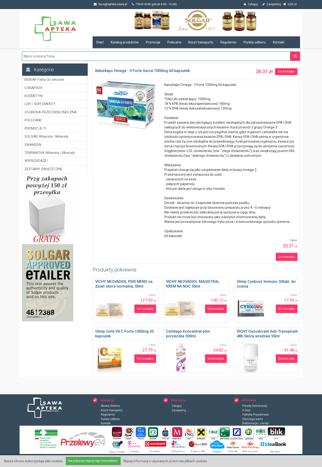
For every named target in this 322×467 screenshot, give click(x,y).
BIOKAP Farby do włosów (44, 79)
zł (292, 4)
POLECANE (33, 120)
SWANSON (33, 145)
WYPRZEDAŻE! (36, 161)
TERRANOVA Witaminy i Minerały (50, 153)
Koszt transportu (200, 42)
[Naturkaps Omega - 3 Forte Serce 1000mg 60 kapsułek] (127, 105)
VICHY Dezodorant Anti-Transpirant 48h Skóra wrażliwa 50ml (267, 333)
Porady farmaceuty (254, 406)
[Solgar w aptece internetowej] (196, 20)
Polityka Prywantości (255, 414)
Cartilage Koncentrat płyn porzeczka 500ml (188, 333)
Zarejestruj (273, 4)
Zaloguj (252, 4)
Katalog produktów (125, 42)
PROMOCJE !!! (35, 128)
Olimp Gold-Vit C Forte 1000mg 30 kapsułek (124, 333)
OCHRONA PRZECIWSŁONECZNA (51, 112)
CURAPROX (33, 88)
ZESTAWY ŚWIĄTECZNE (43, 169)
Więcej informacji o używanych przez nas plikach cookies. (165, 461)
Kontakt (279, 42)
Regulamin (228, 42)
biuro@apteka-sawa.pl (112, 4)
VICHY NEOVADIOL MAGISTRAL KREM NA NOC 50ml (192, 284)
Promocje (153, 42)
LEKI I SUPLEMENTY (40, 104)
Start (100, 42)
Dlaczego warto (252, 419)
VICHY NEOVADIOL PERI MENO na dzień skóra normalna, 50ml (124, 284)
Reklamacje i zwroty (255, 423)
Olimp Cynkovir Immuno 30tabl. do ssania (266, 284)
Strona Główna (110, 406)
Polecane (174, 42)
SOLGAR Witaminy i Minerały (46, 136)
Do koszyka (286, 71)
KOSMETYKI (34, 96)
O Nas (246, 410)
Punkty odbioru (255, 42)
